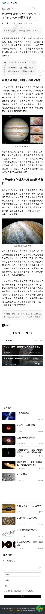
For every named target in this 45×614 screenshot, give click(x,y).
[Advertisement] (22, 387)
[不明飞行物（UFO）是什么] (8, 508)
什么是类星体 (23, 413)
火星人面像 (22, 474)
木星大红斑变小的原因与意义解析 (20, 68)
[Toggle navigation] (41, 3)
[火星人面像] (8, 477)
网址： (7, 586)
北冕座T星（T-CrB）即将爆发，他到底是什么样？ (29, 463)
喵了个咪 (5, 23)
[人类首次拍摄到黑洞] (8, 428)
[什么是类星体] (8, 416)
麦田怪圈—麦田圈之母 (27, 518)
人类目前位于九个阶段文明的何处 (30, 543)
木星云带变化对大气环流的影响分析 (20, 71)
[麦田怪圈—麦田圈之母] (8, 521)
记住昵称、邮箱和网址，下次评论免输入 (19, 591)
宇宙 (30, 23)
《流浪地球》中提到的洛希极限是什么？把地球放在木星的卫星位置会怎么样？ (30, 451)
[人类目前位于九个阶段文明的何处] (8, 545)
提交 (22, 596)
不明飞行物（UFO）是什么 (29, 506)
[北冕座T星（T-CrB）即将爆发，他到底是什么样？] (8, 465)
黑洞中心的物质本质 (26, 437)
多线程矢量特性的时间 (27, 530)
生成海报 (8, 340)
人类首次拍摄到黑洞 (26, 425)
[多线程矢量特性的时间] (8, 533)
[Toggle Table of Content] (33, 62)
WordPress (31, 610)
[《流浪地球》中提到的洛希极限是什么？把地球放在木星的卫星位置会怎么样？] (8, 452)
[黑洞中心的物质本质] (8, 440)
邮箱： (7, 580)
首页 (3, 9)
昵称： (7, 574)
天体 (25, 23)
